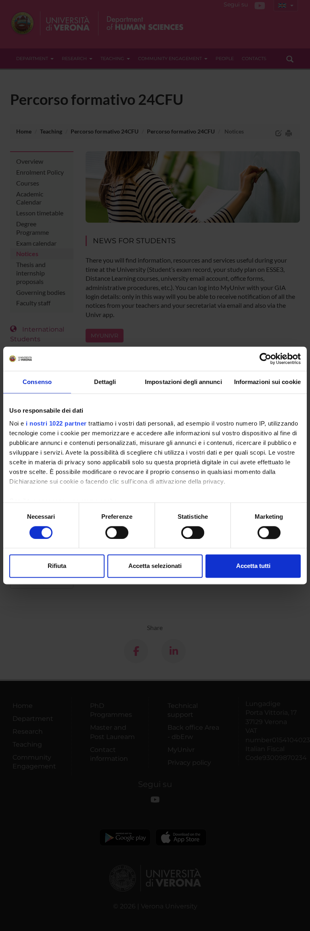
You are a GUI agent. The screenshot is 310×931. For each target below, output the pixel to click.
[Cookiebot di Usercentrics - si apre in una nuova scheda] (265, 359)
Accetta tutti (253, 566)
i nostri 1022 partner (56, 423)
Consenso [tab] (37, 381)
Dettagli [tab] (105, 381)
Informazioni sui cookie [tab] (267, 381)
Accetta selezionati (155, 566)
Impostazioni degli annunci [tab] (183, 381)
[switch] (116, 532)
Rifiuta (57, 566)
